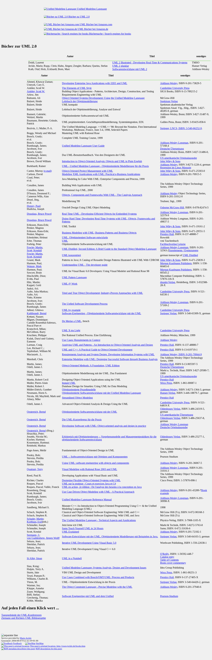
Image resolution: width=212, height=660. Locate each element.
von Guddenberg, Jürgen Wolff (43, 538)
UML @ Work (69, 283)
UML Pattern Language (74, 277)
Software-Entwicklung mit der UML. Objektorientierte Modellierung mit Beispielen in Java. (110, 536)
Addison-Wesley (168, 83)
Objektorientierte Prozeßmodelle (79, 389)
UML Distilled (190, 255)
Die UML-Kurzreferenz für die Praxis (82, 419)
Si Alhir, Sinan (34, 558)
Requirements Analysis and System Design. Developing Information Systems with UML (108, 354)
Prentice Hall (167, 234)
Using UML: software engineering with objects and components (95, 463)
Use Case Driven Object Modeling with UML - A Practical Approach (98, 491)
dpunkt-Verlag (167, 282)
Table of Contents (169, 559)
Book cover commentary (173, 562)
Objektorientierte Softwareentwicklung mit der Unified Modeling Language (101, 392)
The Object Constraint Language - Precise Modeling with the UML (97, 586)
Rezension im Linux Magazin (175, 167)
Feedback (17, 643)
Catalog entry (167, 556)
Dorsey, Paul (33, 206)
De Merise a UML (71, 321)
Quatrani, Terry (35, 469)
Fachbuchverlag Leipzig (173, 244)
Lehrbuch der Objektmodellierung (80, 101)
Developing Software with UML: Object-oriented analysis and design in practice (104, 425)
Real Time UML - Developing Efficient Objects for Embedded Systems (99, 213)
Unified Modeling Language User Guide (83, 145)
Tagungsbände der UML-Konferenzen (21, 615)
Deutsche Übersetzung (172, 148)
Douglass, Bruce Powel (39, 213)
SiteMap (40, 643)
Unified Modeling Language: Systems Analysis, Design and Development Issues (104, 567)
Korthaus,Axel (34, 521)
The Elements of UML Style (77, 88)
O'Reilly (164, 553)
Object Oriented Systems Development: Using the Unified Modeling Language (103, 98)
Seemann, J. (33, 535)
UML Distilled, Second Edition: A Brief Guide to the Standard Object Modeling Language (109, 249)
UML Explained (70, 531)
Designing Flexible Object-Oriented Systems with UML (91, 480)
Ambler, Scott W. (36, 91)
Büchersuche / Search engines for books (109, 33)
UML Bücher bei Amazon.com (95, 24)
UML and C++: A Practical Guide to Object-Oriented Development (97, 349)
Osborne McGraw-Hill (172, 207)
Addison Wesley (168, 340)
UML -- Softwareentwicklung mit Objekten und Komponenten (95, 456)
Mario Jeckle (25, 638)
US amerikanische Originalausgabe (178, 158)
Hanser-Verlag (167, 392)
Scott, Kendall (34, 250)
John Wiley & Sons (170, 161)
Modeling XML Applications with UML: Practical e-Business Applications (101, 174)
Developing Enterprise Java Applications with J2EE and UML (94, 83)
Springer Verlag (168, 313)
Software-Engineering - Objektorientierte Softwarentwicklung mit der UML (101, 313)
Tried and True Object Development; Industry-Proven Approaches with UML (102, 293)
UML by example (71, 310)
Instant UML (69, 383)
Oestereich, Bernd (36, 411)
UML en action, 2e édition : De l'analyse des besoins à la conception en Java (102, 487)
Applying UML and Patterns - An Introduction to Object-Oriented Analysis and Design (107, 344)
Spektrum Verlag (169, 101)
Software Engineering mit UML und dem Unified (88, 596)
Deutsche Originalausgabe (174, 427)
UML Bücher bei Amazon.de (92, 29)
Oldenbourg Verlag (170, 408)
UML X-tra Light (71, 330)
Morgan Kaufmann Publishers (176, 263)
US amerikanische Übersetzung (176, 414)
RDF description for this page (49, 648)
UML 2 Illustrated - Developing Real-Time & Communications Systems (149, 62)
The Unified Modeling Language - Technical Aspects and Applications (99, 520)
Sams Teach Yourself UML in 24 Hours (82, 528)
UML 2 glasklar (120, 65)
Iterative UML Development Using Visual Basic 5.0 (89, 542)
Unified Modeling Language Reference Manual (87, 499)
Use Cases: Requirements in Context (81, 340)
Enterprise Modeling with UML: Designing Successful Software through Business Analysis (110, 359)
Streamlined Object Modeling (77, 397)
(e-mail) (48, 170)
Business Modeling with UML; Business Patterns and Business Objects (99, 232)
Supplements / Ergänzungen (183, 250)
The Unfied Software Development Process (84, 303)
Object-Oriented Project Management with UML (87, 170)
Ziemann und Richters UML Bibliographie (23, 618)
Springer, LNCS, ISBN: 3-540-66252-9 (181, 128)
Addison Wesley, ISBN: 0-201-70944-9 (181, 354)
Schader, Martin (35, 518)
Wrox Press (166, 383)
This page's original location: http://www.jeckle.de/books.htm (57, 646)
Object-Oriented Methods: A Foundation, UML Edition (91, 365)
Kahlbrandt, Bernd (36, 313)
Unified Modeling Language (91, 8)
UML (65, 240)
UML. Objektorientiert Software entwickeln (85, 237)
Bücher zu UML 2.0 (79, 16)
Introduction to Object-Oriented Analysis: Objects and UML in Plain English (102, 161)
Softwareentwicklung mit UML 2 (129, 69)
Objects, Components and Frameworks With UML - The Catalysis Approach (102, 194)
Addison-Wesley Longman (174, 142)
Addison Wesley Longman (174, 212)
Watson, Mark (34, 266)
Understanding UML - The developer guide (84, 264)
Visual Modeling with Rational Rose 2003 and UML (89, 469)
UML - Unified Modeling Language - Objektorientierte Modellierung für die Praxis (105, 166)
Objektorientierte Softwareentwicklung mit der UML (89, 411)
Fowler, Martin (34, 247)
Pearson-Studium (169, 596)
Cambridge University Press (174, 88)
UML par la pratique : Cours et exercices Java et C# (89, 483)
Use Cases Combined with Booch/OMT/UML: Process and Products (98, 577)
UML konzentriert (71, 255)
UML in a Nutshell (72, 558)
